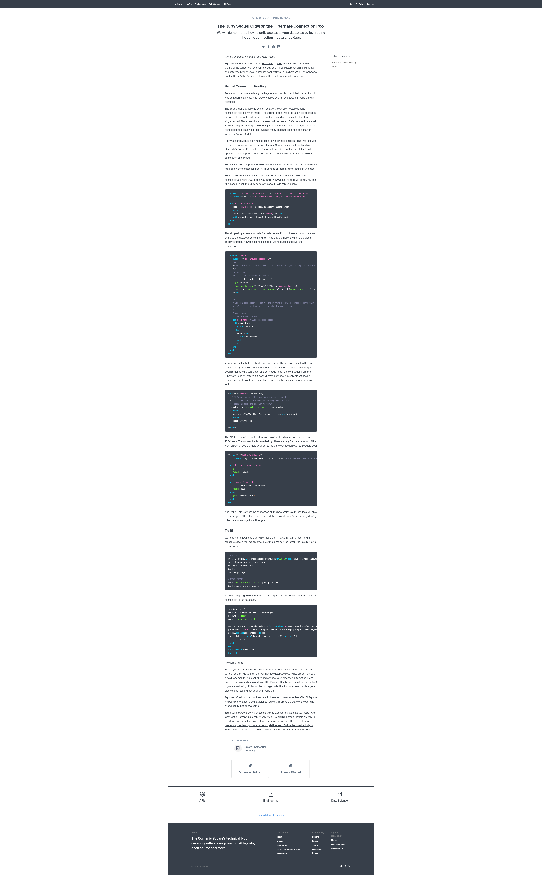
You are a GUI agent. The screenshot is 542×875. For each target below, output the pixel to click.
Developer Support (317, 851)
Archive (280, 841)
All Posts (227, 4)
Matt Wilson (268, 56)
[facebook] (268, 46)
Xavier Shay (280, 97)
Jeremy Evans (256, 108)
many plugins (277, 129)
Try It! (334, 66)
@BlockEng (249, 750)
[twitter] (263, 46)
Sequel (250, 76)
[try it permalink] (223, 530)
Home (334, 840)
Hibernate (267, 63)
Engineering (200, 4)
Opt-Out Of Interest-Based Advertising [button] (288, 851)
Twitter (315, 845)
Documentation (338, 844)
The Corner (178, 3)
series (251, 712)
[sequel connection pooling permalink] (223, 86)
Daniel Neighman (246, 56)
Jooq (279, 63)
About (279, 836)
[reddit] (273, 46)
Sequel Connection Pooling (344, 62)
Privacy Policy (283, 845)
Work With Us (337, 848)
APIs (189, 4)
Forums (315, 836)
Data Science (214, 4)
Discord (315, 841)
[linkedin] (278, 46)
